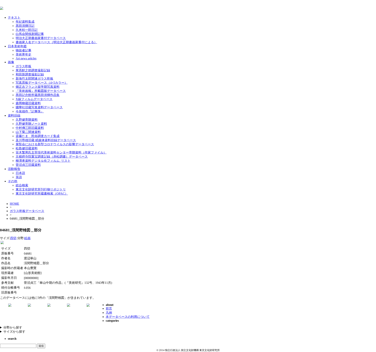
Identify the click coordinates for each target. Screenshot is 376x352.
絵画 (27, 238)
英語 (19, 177)
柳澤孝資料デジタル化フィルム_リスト (43, 160)
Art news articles (26, 58)
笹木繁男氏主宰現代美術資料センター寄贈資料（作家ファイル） (61, 152)
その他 (12, 181)
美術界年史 (23, 54)
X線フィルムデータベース (34, 99)
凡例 (109, 312)
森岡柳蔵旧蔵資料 (28, 103)
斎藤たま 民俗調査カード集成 (38, 136)
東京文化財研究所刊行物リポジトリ (41, 189)
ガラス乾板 (23, 66)
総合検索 (22, 185)
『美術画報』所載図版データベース (41, 90)
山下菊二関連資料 (28, 132)
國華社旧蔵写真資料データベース (39, 107)
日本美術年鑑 (17, 46)
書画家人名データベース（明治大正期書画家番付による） (56, 42)
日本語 (20, 173)
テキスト (14, 17)
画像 (11, 62)
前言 (109, 308)
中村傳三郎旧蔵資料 (30, 127)
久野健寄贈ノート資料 (31, 123)
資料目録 (14, 115)
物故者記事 (23, 50)
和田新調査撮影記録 (30, 74)
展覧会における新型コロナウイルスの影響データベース (55, 144)
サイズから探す (14, 331)
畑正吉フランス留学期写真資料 (38, 86)
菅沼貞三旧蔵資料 (28, 164)
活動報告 (14, 169)
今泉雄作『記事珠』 (30, 111)
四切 (13, 238)
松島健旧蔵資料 (27, 148)
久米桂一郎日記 (27, 29)
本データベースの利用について (128, 316)
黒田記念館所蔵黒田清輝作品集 (38, 95)
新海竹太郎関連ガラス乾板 (34, 78)
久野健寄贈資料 (27, 119)
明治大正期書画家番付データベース (41, 38)
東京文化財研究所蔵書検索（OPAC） (42, 193)
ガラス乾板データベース (27, 211)
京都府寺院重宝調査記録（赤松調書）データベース (52, 156)
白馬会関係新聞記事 (30, 34)
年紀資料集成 (25, 21)
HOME (14, 203)
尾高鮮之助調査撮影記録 (33, 70)
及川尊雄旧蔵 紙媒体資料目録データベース (46, 140)
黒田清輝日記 (25, 25)
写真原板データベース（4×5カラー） (42, 82)
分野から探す (12, 327)
